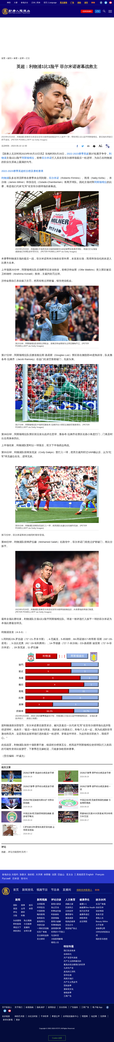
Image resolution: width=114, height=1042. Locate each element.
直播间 (67, 889)
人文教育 (70, 899)
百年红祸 (67, 975)
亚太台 (69, 874)
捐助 (79, 3)
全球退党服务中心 (71, 1016)
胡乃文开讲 (84, 911)
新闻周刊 (41, 921)
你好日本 (100, 907)
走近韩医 (83, 921)
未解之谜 (69, 904)
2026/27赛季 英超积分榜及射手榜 (38, 773)
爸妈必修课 (70, 921)
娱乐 (31, 905)
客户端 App (97, 1007)
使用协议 (52, 1007)
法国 (54, 874)
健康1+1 (83, 904)
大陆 (15, 915)
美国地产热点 (71, 928)
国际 (15, 905)
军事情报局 (56, 925)
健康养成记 (84, 914)
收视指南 (30, 1007)
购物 (93, 3)
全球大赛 (28, 931)
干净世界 (45, 1016)
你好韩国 (100, 911)
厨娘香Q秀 (100, 928)
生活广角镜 (101, 904)
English (90, 874)
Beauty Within (102, 921)
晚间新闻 (41, 914)
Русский (6, 878)
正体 (33, 3)
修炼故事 (67, 992)
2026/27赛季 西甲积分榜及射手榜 (95, 773)
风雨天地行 (68, 978)
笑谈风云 (69, 907)
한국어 (24, 878)
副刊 (9, 58)
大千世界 (100, 925)
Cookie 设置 (57, 1038)
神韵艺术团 (19, 1016)
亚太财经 (41, 939)
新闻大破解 (56, 921)
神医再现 (83, 918)
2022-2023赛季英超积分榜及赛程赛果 (22, 171)
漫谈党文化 (68, 989)
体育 (16, 58)
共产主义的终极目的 (72, 961)
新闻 (17, 899)
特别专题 (69, 946)
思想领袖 (55, 918)
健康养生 (85, 899)
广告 (72, 3)
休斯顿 (47, 874)
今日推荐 (28, 924)
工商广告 (67, 996)
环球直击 (41, 907)
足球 (22, 58)
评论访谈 (56, 899)
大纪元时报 (32, 1016)
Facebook (101, 2)
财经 (23, 912)
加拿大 (23, 874)
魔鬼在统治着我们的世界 (74, 964)
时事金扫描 (56, 911)
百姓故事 (67, 985)
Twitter (105, 2)
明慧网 (85, 1016)
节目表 (55, 889)
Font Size (100, 146)
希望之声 (56, 1016)
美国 (15, 908)
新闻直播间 (87, 11)
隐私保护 (41, 1007)
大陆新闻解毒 (57, 939)
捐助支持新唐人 (84, 890)
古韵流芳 (69, 911)
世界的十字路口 (58, 932)
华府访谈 (41, 925)
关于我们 (18, 1007)
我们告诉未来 (69, 950)
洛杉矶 (31, 874)
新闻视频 (42, 899)
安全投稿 (63, 1007)
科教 (23, 915)
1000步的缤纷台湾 (103, 933)
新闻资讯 (27, 889)
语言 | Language (50, 3)
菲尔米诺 (47, 157)
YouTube (110, 2)
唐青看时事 (56, 928)
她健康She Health (87, 907)
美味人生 (100, 918)
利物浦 (5, 178)
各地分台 (24, 3)
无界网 (103, 1016)
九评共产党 (68, 968)
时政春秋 (55, 914)
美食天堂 (100, 914)
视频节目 (42, 889)
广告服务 (74, 1007)
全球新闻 (41, 904)
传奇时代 (67, 954)
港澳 (23, 905)
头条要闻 (17, 920)
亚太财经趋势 (43, 935)
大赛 (16, 3)
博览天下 (17, 927)
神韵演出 (17, 931)
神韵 (9, 3)
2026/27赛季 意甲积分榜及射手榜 (38, 786)
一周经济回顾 (43, 928)
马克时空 (55, 935)
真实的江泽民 (69, 971)
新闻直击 (41, 918)
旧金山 (61, 874)
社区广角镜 (42, 932)
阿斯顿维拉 (28, 157)
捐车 (86, 3)
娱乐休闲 (101, 899)
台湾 (23, 908)
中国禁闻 (41, 911)
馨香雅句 (69, 914)
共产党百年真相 (70, 957)
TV (98, 11)
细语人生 (55, 942)
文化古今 (69, 925)
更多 (18, 1020)
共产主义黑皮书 (70, 982)
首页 (3, 58)
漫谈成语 (69, 918)
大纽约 (15, 874)
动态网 (94, 1016)
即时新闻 (17, 924)
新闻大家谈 (56, 904)
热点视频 (28, 920)
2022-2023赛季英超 (78, 153)
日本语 (15, 878)
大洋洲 (39, 874)
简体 (38, 3)
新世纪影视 (8, 1020)
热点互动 (55, 907)
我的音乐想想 (101, 939)
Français (100, 874)
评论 (15, 912)
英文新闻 (63, 3)
